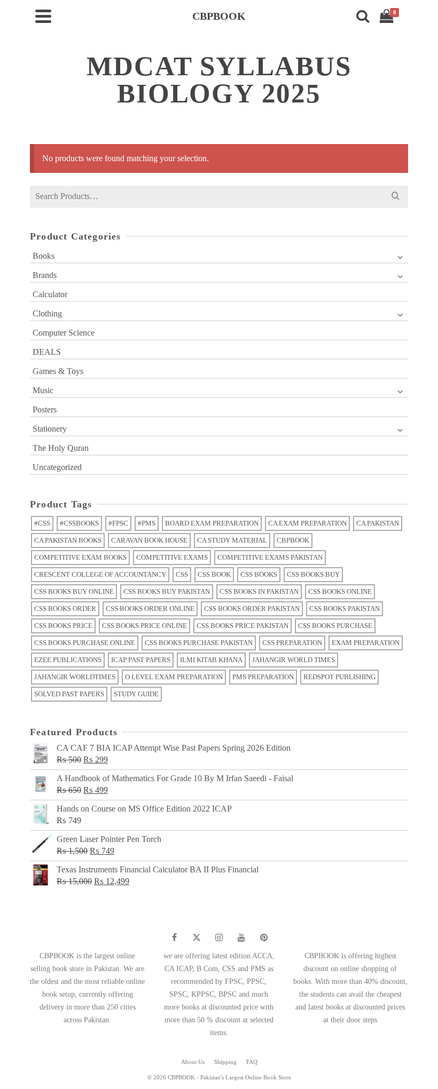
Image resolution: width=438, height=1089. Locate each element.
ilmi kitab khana (211, 660)
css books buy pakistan (166, 591)
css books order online (150, 609)
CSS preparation (292, 643)
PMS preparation (263, 677)
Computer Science (64, 332)
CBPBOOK (293, 540)
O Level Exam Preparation (174, 677)
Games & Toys (58, 371)
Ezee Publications (67, 660)
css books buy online (74, 591)
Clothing (47, 313)
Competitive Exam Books (80, 557)
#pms (146, 523)
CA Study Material (232, 540)
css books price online (144, 626)
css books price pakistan (242, 626)
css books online (340, 591)
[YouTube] (241, 937)
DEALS (47, 351)
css (182, 574)
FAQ (251, 1062)
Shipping (225, 1062)
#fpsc (118, 523)
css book (214, 574)
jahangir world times (293, 660)
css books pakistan (344, 609)
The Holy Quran (61, 447)
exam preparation (366, 643)
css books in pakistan (259, 591)
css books (258, 574)
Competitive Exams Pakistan (270, 557)
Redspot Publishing (339, 677)
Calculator (50, 294)
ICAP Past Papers (140, 660)
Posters (45, 409)
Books (43, 255)
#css (42, 523)
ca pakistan (377, 523)
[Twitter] (196, 937)
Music (43, 390)
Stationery (50, 428)
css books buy (313, 574)
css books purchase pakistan (199, 643)
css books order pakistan (252, 609)
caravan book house (149, 540)
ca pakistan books (67, 540)
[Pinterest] (264, 937)
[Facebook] (174, 937)
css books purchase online (84, 643)
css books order (65, 609)
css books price (63, 626)
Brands (45, 275)
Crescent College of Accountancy (100, 574)
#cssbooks (79, 523)
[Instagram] (219, 937)
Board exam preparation (212, 523)
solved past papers (69, 694)
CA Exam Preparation (307, 523)
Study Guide (136, 694)
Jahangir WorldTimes (74, 677)
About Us (193, 1062)
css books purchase (335, 626)
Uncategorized (57, 467)
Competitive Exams (172, 557)
